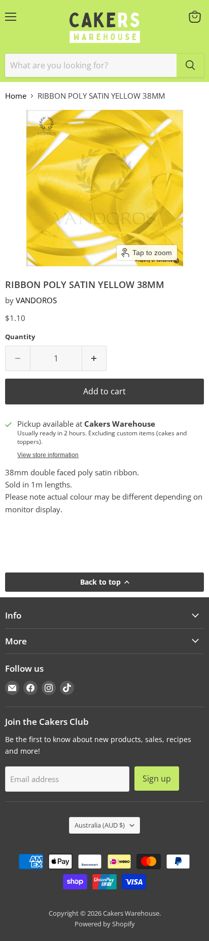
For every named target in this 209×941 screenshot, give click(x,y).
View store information (48, 455)
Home (15, 96)
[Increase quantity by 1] (94, 358)
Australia (100, 825)
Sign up (157, 778)
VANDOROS (36, 300)
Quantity (20, 337)
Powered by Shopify (105, 923)
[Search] (190, 65)
